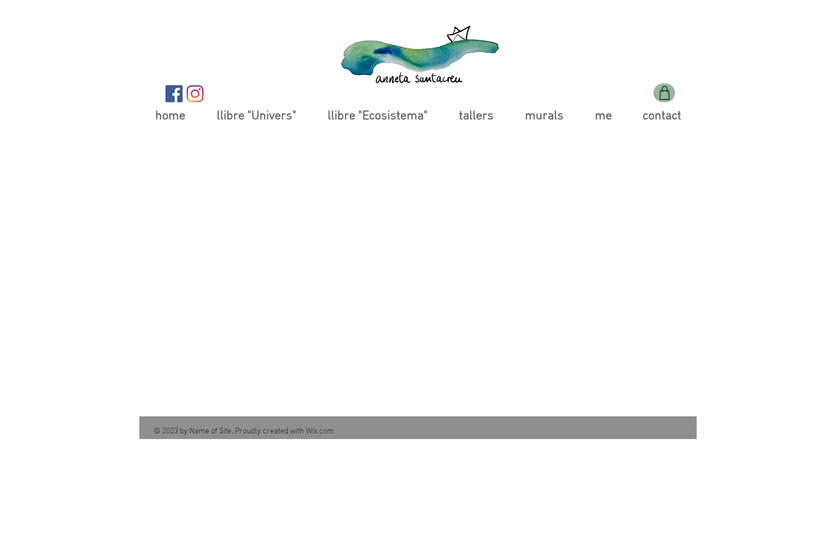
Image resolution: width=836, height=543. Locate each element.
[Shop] (664, 92)
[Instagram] (195, 93)
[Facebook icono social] (174, 93)
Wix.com (320, 431)
